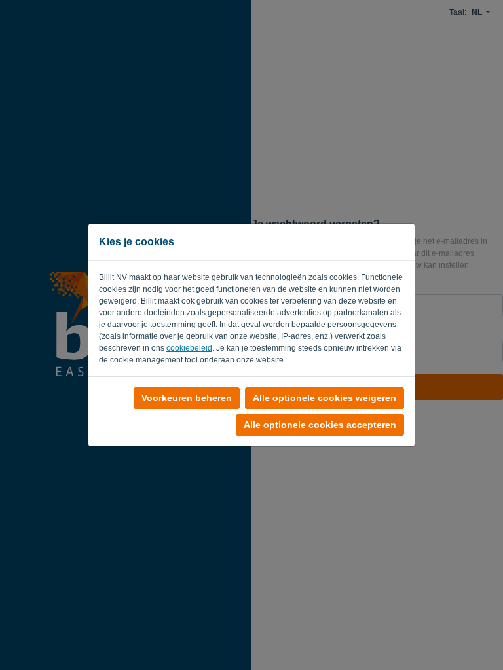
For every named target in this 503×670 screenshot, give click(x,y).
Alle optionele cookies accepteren (320, 424)
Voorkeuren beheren (186, 398)
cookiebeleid (189, 348)
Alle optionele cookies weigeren (324, 398)
